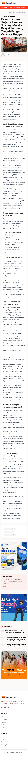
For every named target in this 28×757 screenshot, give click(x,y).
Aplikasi (3, 722)
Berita (2, 727)
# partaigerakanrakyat (10, 534)
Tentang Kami (5, 745)
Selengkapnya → (8, 586)
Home (3, 736)
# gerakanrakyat (9, 531)
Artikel (3, 725)
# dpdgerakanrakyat (10, 528)
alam (2, 716)
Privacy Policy (5, 742)
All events (4, 719)
